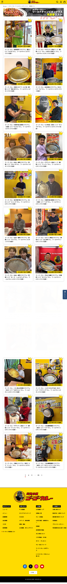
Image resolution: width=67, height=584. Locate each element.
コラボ (4, 524)
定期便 (37, 526)
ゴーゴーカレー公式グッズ (42, 549)
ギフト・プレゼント (41, 541)
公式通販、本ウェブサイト (26, 528)
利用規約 (55, 520)
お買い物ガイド (57, 509)
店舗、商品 (22, 524)
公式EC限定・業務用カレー (42, 521)
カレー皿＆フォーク (41, 544)
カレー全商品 (39, 517)
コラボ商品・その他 (41, 537)
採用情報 (5, 528)
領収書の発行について (58, 517)
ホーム (4, 6)
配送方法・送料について (59, 513)
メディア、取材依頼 (24, 520)
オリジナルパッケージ (25, 513)
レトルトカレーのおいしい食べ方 (43, 555)
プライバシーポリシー (58, 524)
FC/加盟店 (22, 509)
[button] (2, 2)
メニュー (5, 513)
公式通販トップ (40, 509)
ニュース (5, 509)
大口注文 (21, 517)
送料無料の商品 (40, 530)
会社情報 (5, 520)
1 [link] (25, 475)
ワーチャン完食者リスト (9, 531)
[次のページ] (41, 475)
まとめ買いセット (40, 533)
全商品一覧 (39, 513)
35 (38, 475)
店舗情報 (5, 517)
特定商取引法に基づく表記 (59, 528)
